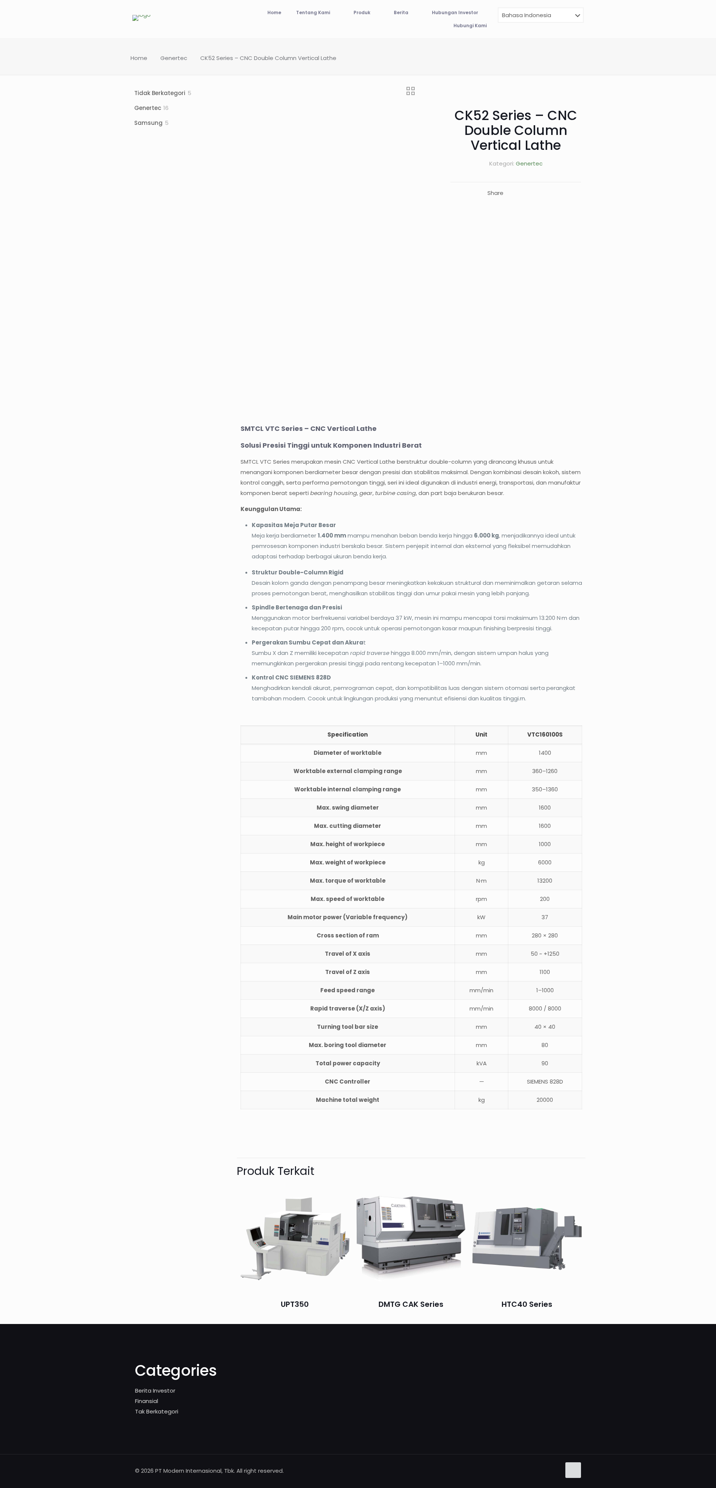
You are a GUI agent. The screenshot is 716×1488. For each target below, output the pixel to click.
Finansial (146, 1401)
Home (139, 58)
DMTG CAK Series (411, 1304)
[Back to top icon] (573, 1470)
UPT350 (295, 1304)
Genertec (173, 58)
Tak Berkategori (156, 1411)
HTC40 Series (527, 1304)
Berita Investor (155, 1390)
